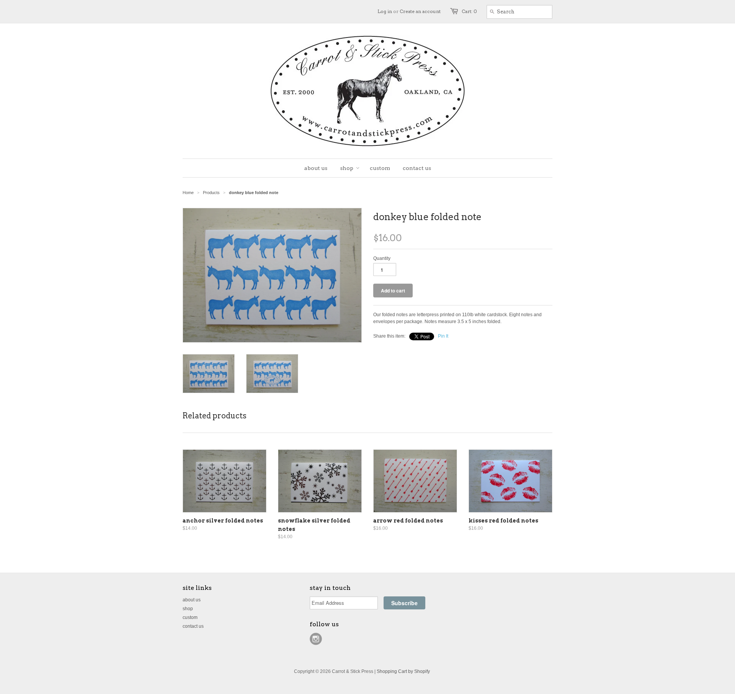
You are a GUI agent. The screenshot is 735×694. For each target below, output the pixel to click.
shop (188, 608)
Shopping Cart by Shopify (403, 671)
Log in (384, 11)
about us (192, 600)
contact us (193, 626)
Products (211, 192)
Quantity (381, 258)
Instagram (316, 639)
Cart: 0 (469, 11)
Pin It (443, 336)
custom (190, 617)
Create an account (420, 11)
